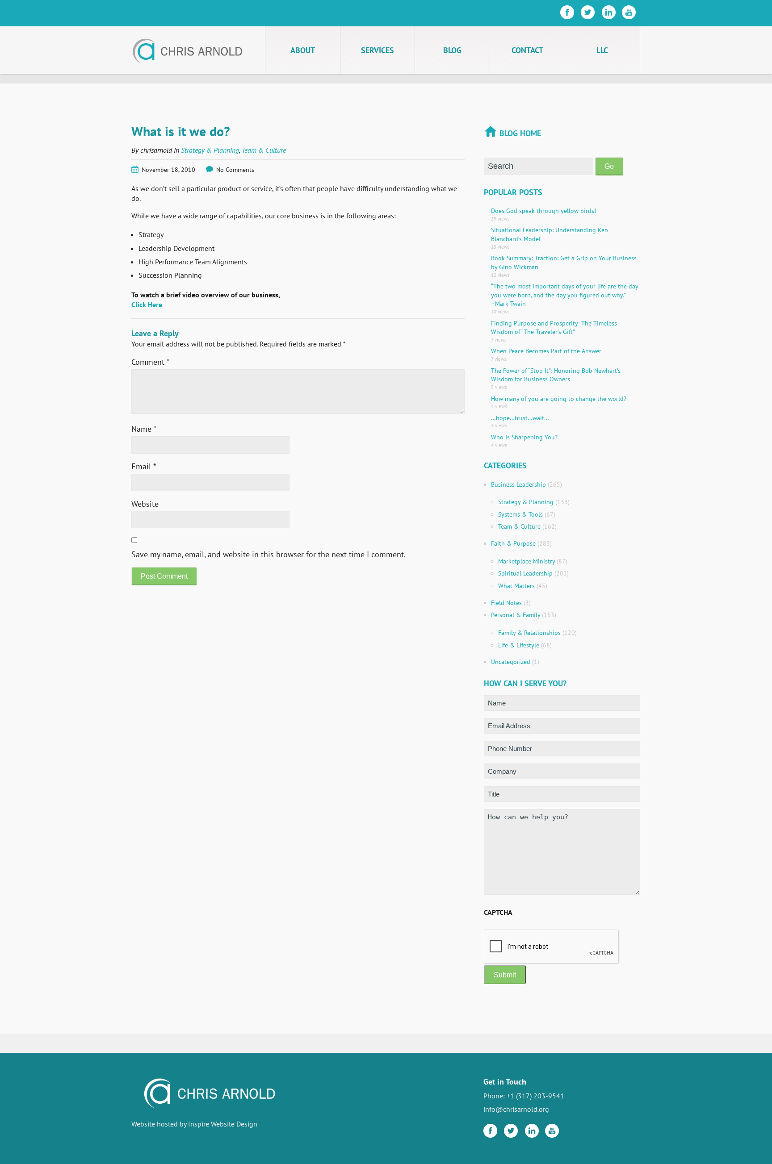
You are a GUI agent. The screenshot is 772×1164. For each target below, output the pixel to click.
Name (143, 429)
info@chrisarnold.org (516, 1109)
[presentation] (552, 947)
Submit (505, 975)
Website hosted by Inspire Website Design (194, 1123)
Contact (527, 50)
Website (145, 504)
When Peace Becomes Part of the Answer (546, 351)
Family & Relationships (529, 633)
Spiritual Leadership (525, 573)
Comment (150, 362)
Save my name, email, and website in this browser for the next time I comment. (268, 554)
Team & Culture (264, 150)
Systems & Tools (520, 514)
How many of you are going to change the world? (558, 399)
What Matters (516, 586)
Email (143, 466)
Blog (452, 50)
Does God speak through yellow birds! (543, 211)
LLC (602, 50)
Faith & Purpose (513, 543)
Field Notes (506, 603)
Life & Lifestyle (518, 645)
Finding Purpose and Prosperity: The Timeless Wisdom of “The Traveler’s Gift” (554, 327)
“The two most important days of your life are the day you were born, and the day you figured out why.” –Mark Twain (564, 295)
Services (377, 50)
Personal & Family (515, 615)
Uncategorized (510, 662)
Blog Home (520, 133)
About (302, 50)
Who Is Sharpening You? (524, 437)
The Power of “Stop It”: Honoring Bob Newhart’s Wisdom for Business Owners (556, 375)
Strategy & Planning (210, 150)
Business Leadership (518, 484)
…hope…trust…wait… (520, 418)
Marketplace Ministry (526, 561)
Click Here (146, 304)
